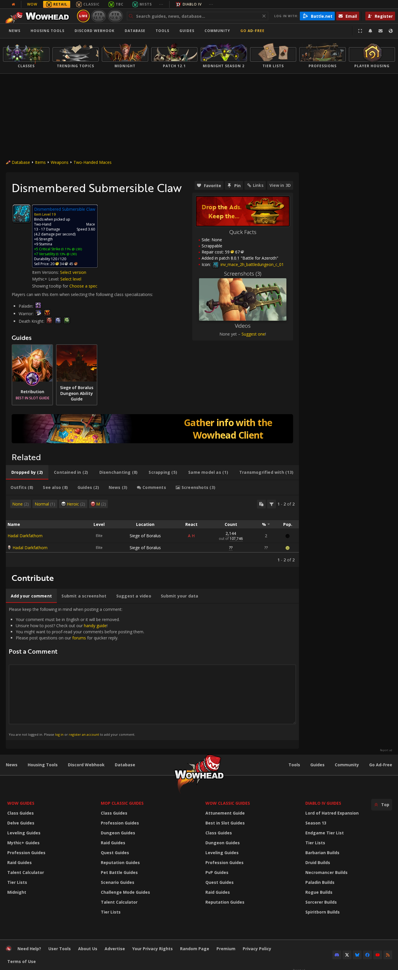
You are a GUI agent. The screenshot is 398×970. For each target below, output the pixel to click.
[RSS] (387, 955)
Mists (146, 4)
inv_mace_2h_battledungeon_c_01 (251, 264)
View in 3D (280, 185)
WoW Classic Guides (227, 803)
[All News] (13, 4)
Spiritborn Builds (322, 912)
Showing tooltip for (50, 286)
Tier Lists (17, 882)
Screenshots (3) (242, 273)
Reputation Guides (120, 862)
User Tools (59, 948)
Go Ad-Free (252, 30)
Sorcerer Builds (321, 902)
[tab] (27, 472)
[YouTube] (377, 955)
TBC (120, 4)
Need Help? (29, 948)
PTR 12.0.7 (115, 16)
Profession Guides (26, 852)
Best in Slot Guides (225, 823)
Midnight (16, 892)
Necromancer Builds (326, 872)
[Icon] (22, 214)
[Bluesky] (357, 955)
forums (79, 638)
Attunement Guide (225, 813)
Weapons (59, 162)
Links (258, 185)
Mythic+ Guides (23, 842)
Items (40, 162)
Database (135, 30)
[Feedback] (380, 30)
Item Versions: (46, 272)
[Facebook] (367, 955)
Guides (186, 30)
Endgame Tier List (324, 833)
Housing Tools (43, 764)
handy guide (95, 625)
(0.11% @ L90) (71, 249)
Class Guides (20, 813)
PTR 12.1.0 (98, 16)
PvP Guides (216, 872)
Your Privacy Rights (152, 948)
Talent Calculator (25, 872)
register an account (84, 734)
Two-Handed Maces (92, 162)
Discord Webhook (95, 30)
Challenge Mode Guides (125, 892)
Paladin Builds (319, 882)
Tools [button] (162, 30)
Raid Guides (19, 862)
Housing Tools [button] (47, 30)
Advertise (115, 948)
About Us (87, 948)
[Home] (39, 16)
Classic (91, 4)
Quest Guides (115, 852)
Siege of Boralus (145, 535)
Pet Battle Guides (119, 872)
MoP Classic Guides (122, 803)
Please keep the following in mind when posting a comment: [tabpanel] (76, 672)
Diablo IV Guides (323, 803)
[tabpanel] (152, 531)
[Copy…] (261, 504)
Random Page (194, 948)
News (14, 30)
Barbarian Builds (322, 852)
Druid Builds (317, 862)
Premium (225, 948)
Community (217, 30)
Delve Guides (20, 823)
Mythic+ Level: (46, 279)
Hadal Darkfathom (25, 535)
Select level (70, 279)
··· (161, 4)
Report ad (386, 750)
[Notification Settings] (370, 30)
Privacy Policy (257, 948)
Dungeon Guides (118, 833)
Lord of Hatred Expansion (332, 813)
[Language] (390, 30)
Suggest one (253, 334)
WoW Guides (20, 803)
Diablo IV (192, 4)
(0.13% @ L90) (66, 254)
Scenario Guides (117, 882)
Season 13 (315, 823)
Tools (294, 764)
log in (59, 734)
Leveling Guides (23, 833)
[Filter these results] (271, 504)
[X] (347, 955)
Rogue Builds (318, 892)
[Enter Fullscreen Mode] (360, 30)
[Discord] (336, 955)
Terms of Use (21, 961)
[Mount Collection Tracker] (152, 428)
